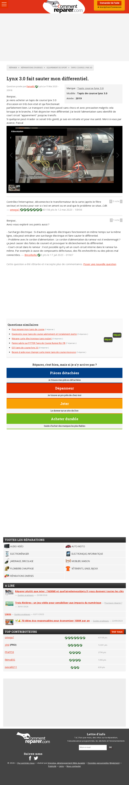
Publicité (52, 766)
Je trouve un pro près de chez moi (64, 395)
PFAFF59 (9, 652)
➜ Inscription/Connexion (109, 7)
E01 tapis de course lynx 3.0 (25, 348)
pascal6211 (11, 667)
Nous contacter (74, 766)
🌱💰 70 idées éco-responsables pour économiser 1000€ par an (52, 620)
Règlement (115, 763)
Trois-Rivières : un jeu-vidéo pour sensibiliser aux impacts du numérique (58, 602)
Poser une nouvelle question (99, 264)
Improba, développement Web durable (66, 763)
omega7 (15, 209)
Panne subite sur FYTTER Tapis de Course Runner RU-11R (38, 343)
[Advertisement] (64, 37)
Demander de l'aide (109, 3)
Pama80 (31, 86)
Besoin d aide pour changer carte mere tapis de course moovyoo (44, 352)
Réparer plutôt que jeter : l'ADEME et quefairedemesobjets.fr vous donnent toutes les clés (69, 591)
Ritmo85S (10, 659)
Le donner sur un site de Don (64, 411)
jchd (7, 644)
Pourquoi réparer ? (113, 603)
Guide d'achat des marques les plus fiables (64, 426)
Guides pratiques (26, 595)
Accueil (64, 6)
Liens (8, 614)
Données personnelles (98, 763)
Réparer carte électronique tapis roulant (32, 339)
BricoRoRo (31, 255)
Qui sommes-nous (26, 763)
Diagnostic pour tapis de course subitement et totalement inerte (44, 334)
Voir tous (117, 631)
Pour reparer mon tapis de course (28, 329)
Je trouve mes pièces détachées (64, 380)
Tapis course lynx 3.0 (90, 88)
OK (110, 747)
